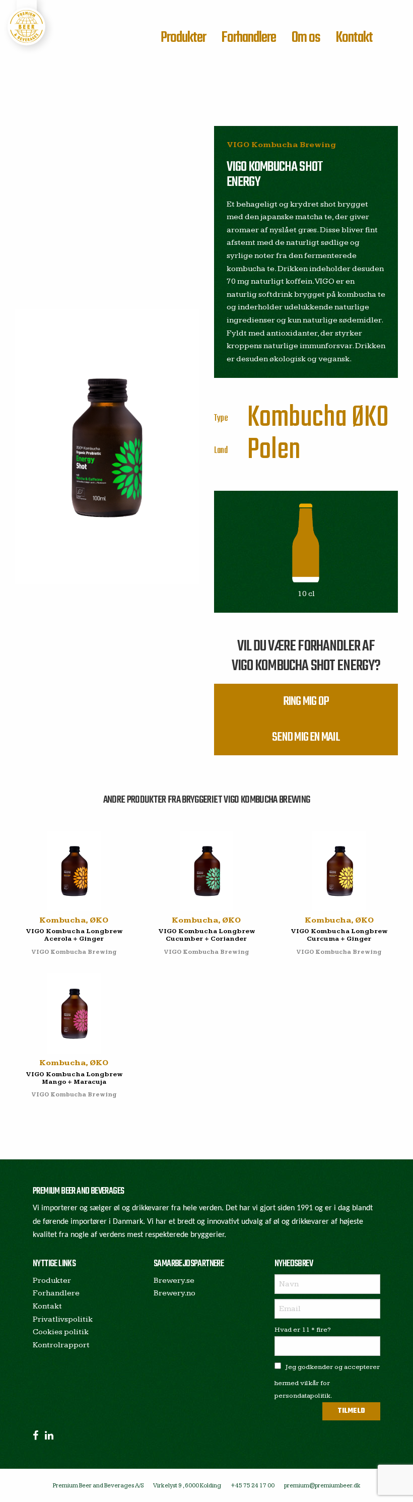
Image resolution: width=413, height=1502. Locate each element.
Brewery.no (174, 1293)
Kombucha (297, 418)
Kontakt (354, 37)
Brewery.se (174, 1280)
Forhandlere (248, 37)
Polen (274, 450)
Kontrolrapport (61, 1345)
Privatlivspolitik (63, 1319)
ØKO (370, 418)
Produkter (183, 37)
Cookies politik (61, 1332)
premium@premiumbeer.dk (322, 1485)
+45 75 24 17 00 (252, 1485)
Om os (306, 37)
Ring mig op (306, 701)
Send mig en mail (306, 737)
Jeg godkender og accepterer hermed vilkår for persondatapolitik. (327, 1381)
